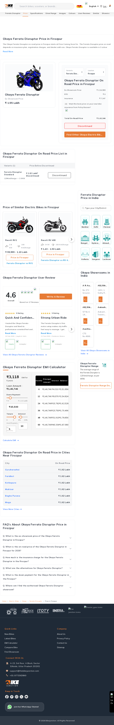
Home (4, 601)
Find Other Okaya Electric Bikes (85, 134)
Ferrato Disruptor (12, 13)
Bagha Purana (12, 496)
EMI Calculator (11, 643)
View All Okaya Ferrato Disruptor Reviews (23, 354)
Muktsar (9, 489)
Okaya (24, 601)
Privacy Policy (63, 638)
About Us (61, 634)
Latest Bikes (10, 638)
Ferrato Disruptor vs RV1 (20, 263)
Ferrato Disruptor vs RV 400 (55, 260)
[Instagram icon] (16, 697)
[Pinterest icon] (11, 697)
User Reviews (84, 13)
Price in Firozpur (20, 257)
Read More (10, 333)
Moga (8, 502)
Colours (72, 13)
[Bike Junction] (9, 6)
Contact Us (62, 643)
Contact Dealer (85, 299)
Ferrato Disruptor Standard (13, 173)
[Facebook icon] (7, 697)
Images (62, 13)
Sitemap (61, 647)
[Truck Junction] (27, 610)
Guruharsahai (12, 469)
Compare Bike (11, 647)
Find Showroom (12, 652)
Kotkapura (10, 482)
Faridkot (9, 476)
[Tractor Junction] (12, 610)
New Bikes (9, 634)
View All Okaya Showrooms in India (95, 352)
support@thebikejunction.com (24, 671)
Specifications (36, 13)
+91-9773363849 (18, 675)
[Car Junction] (74, 611)
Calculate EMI (9, 440)
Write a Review (56, 296)
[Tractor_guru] (96, 611)
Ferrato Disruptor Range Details (96, 385)
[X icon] (21, 697)
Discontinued (85, 126)
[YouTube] (26, 696)
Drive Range (51, 13)
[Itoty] (43, 610)
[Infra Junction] (59, 610)
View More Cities (11, 509)
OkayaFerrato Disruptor (22, 94)
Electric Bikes (14, 601)
